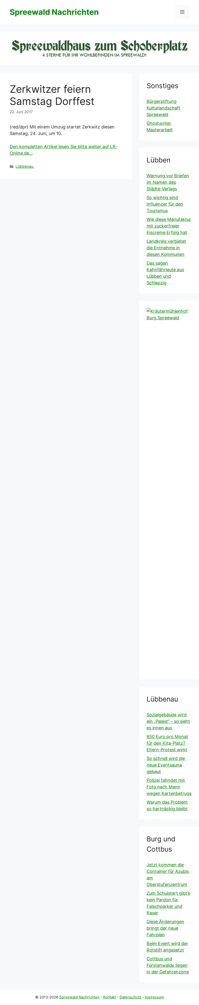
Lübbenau (24, 166)
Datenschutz (130, 997)
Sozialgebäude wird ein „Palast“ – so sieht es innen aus (168, 721)
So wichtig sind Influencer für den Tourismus (165, 204)
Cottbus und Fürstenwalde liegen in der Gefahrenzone (168, 965)
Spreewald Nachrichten (54, 12)
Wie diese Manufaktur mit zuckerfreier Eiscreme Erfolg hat (169, 226)
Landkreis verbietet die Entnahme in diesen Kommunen (166, 248)
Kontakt (109, 997)
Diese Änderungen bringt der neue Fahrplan (165, 928)
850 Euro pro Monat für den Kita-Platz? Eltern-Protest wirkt (167, 743)
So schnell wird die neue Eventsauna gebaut (166, 765)
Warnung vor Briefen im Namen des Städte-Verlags (168, 182)
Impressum (154, 997)
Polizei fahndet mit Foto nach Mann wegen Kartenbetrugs (169, 787)
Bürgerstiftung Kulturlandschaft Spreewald (163, 108)
